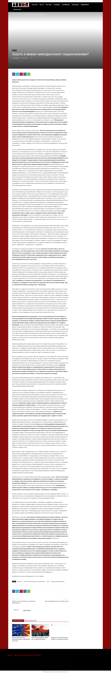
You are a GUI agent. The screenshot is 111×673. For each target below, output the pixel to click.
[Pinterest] (21, 74)
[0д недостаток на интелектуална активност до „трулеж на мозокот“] (60, 630)
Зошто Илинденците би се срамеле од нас (57, 601)
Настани (48, 4)
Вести (41, 4)
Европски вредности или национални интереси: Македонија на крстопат (21, 639)
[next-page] (16, 644)
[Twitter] (97, 1)
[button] (97, 5)
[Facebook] (95, 1)
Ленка (48, 581)
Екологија (75, 4)
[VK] (25, 74)
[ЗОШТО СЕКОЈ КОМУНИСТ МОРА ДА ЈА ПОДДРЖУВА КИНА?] (40, 630)
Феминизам (85, 4)
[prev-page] (13, 644)
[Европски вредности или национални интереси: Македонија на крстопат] (21, 630)
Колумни (57, 4)
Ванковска (19, 581)
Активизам (65, 4)
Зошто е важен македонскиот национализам (34, 581)
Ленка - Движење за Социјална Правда (24, 655)
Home (13, 14)
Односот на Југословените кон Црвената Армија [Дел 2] (23, 602)
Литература (17, 9)
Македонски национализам (57, 581)
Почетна (34, 4)
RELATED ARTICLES (18, 620)
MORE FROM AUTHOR (30, 620)
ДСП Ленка (16, 58)
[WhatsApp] (28, 74)
